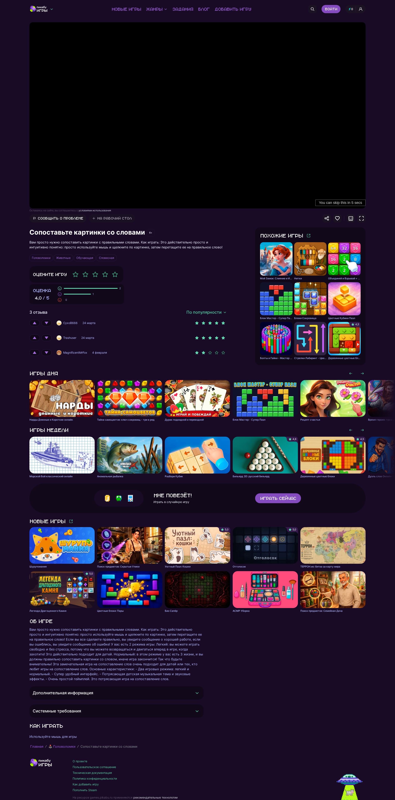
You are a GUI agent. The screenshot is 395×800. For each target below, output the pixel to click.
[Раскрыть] (197, 693)
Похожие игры (281, 236)
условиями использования (95, 210)
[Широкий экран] (351, 218)
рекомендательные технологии (155, 797)
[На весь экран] (361, 218)
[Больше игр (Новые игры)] (71, 521)
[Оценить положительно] (34, 323)
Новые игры (126, 9)
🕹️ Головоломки (62, 746)
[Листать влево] (350, 373)
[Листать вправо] (362, 373)
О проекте (80, 761)
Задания (182, 9)
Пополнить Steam (85, 790)
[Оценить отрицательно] (46, 323)
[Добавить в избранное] (337, 218)
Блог (203, 9)
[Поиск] (312, 9)
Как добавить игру (86, 784)
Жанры (154, 9)
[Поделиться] (327, 218)
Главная (36, 746)
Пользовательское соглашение (94, 767)
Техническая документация (92, 772)
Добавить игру (232, 9)
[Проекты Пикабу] (51, 9)
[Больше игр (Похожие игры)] (308, 235)
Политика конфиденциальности (95, 778)
